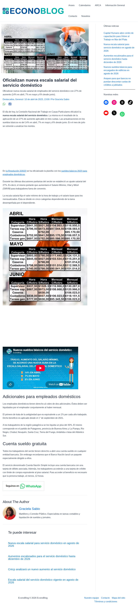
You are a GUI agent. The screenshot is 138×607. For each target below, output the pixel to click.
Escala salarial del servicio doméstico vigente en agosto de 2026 (43, 581)
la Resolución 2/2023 (16, 171)
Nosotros (85, 16)
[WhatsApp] (4, 104)
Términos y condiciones (105, 601)
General (19, 99)
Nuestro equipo (91, 598)
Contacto (72, 16)
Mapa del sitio (118, 598)
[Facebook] (10, 104)
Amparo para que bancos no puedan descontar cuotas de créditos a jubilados (117, 81)
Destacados (8, 99)
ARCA (98, 5)
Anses (71, 5)
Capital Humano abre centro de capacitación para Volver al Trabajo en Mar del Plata (119, 36)
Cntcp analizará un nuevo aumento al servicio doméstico (42, 569)
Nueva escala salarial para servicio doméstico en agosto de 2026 (43, 544)
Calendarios (85, 5)
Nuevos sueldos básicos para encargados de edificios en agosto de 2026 (118, 70)
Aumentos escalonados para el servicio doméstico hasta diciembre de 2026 (41, 557)
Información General (115, 5)
